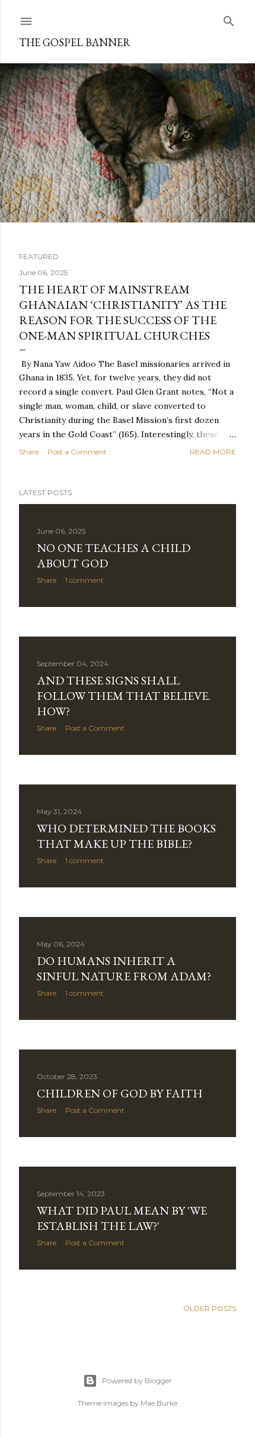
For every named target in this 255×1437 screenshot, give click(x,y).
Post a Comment (77, 451)
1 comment (84, 580)
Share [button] (29, 451)
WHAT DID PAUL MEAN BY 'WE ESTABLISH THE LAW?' (122, 1218)
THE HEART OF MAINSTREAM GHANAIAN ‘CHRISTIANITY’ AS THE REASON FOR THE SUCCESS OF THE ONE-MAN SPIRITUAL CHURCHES (123, 312)
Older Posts (209, 1308)
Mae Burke (159, 1403)
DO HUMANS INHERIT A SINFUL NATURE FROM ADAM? (124, 968)
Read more (213, 451)
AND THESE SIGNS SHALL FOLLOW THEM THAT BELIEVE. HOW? (124, 696)
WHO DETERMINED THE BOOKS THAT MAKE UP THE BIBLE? (126, 836)
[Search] (229, 18)
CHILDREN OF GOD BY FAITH (120, 1093)
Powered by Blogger (137, 1380)
